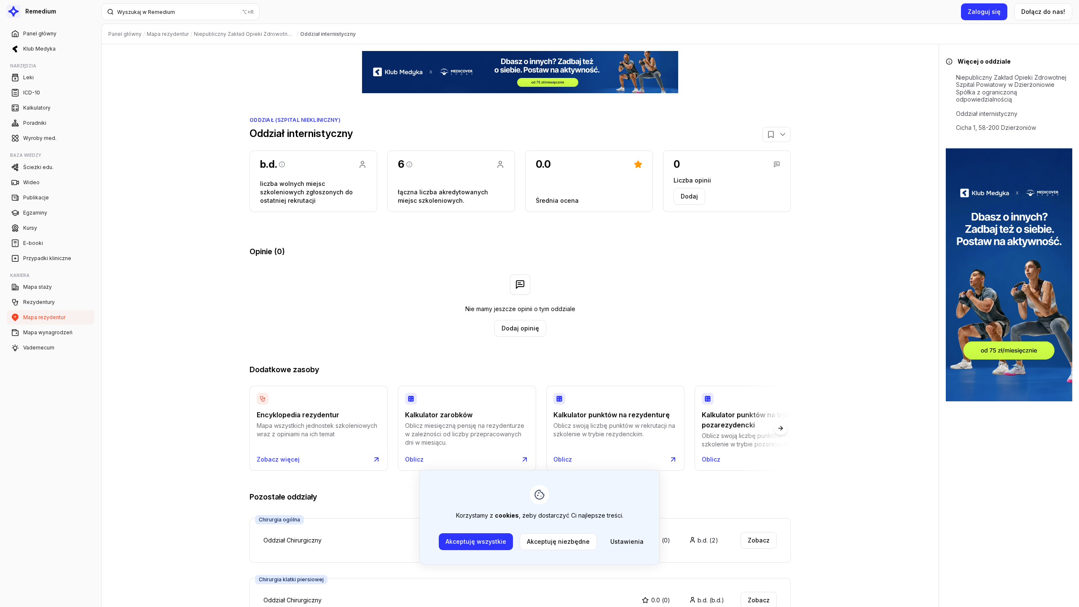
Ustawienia (627, 541)
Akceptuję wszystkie (476, 541)
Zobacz (759, 540)
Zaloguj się (984, 11)
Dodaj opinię (520, 328)
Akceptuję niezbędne (558, 541)
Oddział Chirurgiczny (292, 600)
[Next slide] (780, 428)
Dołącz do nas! (1043, 11)
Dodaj (689, 196)
